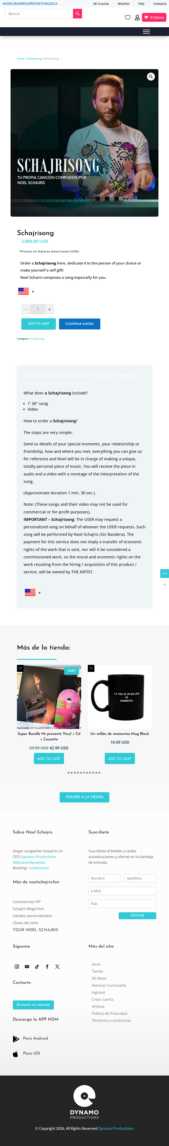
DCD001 (79, 1138)
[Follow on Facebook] (47, 966)
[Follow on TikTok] (37, 966)
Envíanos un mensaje (33, 1005)
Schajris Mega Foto (28, 908)
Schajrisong (34, 58)
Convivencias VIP (27, 901)
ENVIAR (137, 916)
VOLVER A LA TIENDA (84, 797)
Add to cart (38, 324)
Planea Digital (88, 1138)
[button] (151, 77)
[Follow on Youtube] (27, 966)
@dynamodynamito (29, 862)
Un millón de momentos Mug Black (49, 734)
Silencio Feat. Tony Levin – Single (120, 734)
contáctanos (38, 867)
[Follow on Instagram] (17, 966)
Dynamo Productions (38, 856)
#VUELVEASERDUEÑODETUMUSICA (30, 3)
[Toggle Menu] (146, 32)
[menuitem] (96, 964)
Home (20, 58)
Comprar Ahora (80, 324)
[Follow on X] (57, 966)
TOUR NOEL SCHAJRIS (35, 930)
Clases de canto (26, 922)
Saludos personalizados (32, 915)
